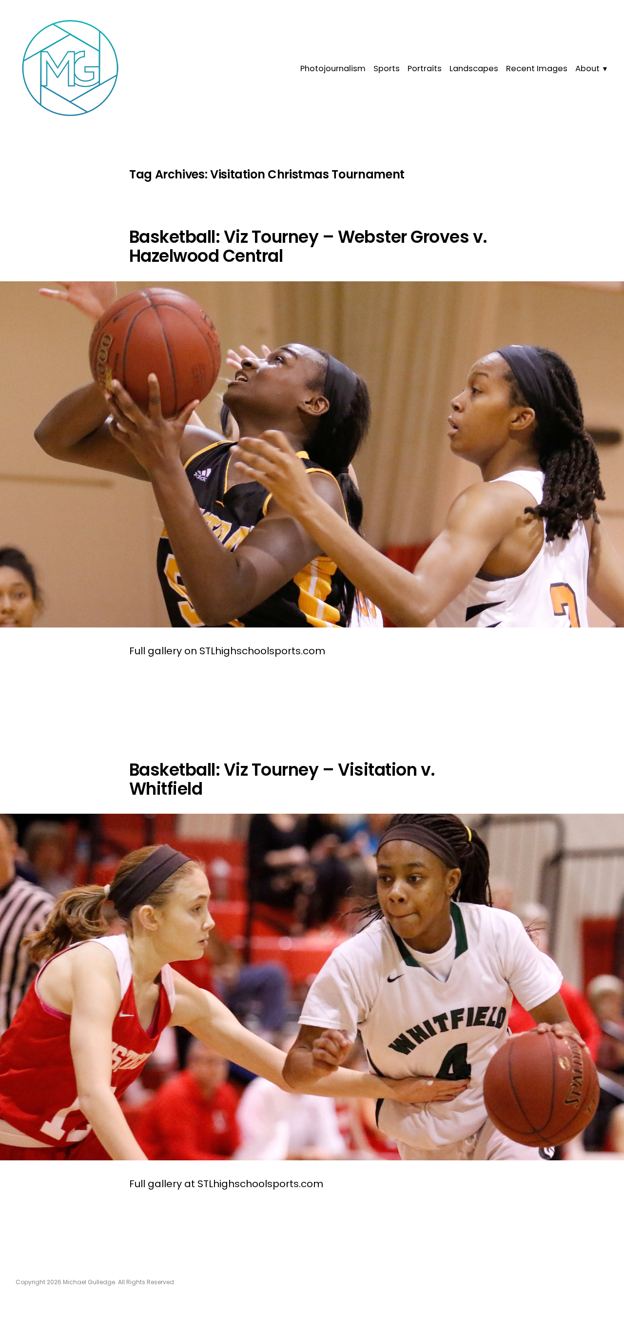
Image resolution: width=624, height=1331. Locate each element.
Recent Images (536, 68)
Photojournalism (333, 68)
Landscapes (473, 68)
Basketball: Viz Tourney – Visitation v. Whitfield (282, 779)
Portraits (425, 68)
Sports (386, 68)
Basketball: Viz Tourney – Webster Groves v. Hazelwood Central (308, 246)
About (587, 68)
